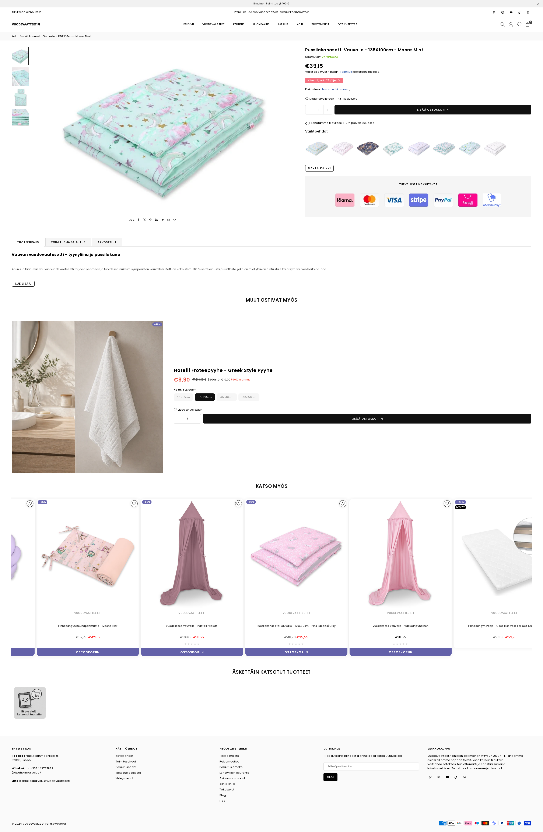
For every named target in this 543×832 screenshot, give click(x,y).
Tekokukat (227, 789)
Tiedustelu (349, 98)
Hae (222, 801)
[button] (527, 24)
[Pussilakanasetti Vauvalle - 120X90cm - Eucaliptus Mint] (393, 148)
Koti (14, 36)
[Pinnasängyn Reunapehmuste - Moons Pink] (63, 555)
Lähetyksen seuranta (234, 773)
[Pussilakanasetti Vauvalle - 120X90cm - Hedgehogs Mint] (444, 148)
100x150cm (249, 397)
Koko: (185, 390)
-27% (226, 502)
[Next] (288, 129)
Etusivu (188, 24)
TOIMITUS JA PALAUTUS (68, 242)
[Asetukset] (511, 24)
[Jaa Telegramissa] (162, 220)
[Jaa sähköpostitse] (174, 220)
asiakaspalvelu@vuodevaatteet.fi (46, 781)
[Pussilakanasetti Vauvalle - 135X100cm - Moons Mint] (20, 56)
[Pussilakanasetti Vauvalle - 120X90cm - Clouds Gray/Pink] (342, 148)
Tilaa (330, 777)
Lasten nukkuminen (335, 89)
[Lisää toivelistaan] (109, 503)
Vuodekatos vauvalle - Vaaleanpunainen (376, 626)
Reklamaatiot (229, 762)
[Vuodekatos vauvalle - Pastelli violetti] (167, 555)
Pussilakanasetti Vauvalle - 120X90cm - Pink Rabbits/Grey (271, 626)
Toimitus (346, 72)
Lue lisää (23, 284)
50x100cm (205, 397)
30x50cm (183, 397)
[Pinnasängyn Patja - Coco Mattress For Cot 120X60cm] (480, 555)
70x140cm (227, 397)
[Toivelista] (519, 24)
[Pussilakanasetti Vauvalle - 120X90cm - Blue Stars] (418, 148)
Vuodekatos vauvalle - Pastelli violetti (167, 626)
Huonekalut (261, 24)
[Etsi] (503, 24)
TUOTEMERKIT (320, 24)
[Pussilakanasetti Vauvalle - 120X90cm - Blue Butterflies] (317, 148)
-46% (157, 324)
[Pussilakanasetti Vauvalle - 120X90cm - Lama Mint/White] (469, 148)
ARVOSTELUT (107, 242)
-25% (18, 502)
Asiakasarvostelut (232, 778)
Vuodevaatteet (213, 24)
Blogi (223, 795)
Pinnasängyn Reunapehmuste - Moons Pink (63, 626)
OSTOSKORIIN (63, 651)
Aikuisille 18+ (228, 784)
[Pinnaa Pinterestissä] (150, 220)
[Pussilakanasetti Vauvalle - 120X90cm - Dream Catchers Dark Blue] (367, 148)
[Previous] (36, 129)
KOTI (300, 24)
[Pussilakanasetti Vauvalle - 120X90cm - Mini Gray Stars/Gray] (495, 148)
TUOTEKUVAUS (28, 242)
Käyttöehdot (124, 756)
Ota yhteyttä (347, 24)
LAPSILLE (283, 24)
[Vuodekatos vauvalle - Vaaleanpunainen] (375, 555)
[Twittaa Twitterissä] (144, 220)
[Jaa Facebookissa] (138, 220)
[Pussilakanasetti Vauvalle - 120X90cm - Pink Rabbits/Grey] (271, 555)
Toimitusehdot (126, 762)
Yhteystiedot (124, 778)
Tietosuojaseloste (128, 773)
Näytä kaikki (319, 168)
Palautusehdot (126, 767)
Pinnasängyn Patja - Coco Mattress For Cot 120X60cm (480, 626)
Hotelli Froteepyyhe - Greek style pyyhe (223, 370)
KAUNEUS (239, 24)
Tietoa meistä (229, 756)
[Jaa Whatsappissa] (168, 220)
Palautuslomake (231, 767)
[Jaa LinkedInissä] (156, 220)
